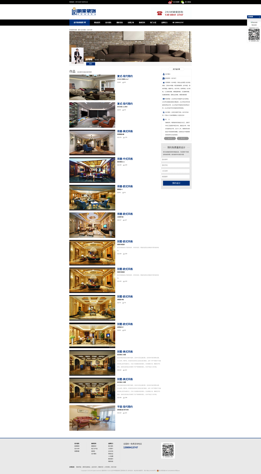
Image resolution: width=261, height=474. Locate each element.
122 (120, 281)
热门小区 (153, 22)
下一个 (183, 138)
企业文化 (110, 451)
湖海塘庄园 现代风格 (123, 410)
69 (120, 330)
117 (120, 220)
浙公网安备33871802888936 (167, 470)
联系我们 (110, 459)
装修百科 (142, 22)
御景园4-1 (120, 189)
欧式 (78, 72)
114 (120, 370)
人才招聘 (110, 456)
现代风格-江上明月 (122, 107)
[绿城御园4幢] (92, 142)
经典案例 (76, 446)
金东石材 (94, 467)
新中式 (82, 72)
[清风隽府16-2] (92, 170)
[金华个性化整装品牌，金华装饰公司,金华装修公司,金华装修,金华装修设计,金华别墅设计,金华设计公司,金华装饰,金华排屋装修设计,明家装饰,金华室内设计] (79, 11)
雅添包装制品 (86, 467)
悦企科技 (136, 470)
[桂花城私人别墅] (92, 363)
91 (120, 192)
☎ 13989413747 (178, 22)
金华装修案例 (78, 22)
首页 (79, 30)
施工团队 (110, 446)
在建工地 (131, 22)
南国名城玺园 (121, 244)
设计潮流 (93, 454)
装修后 (93, 451)
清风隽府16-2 (121, 162)
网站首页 (97, 22)
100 (120, 165)
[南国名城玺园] (92, 252)
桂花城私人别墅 (121, 354)
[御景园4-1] (92, 197)
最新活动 (120, 22)
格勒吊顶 (100, 467)
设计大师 (89, 30)
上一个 (170, 138)
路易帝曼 (78, 467)
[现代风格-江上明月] (92, 115)
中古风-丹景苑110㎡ (122, 79)
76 (120, 302)
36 (120, 110)
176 (120, 137)
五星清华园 (120, 217)
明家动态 (110, 461)
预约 (90, 64)
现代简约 (89, 72)
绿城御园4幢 (120, 134)
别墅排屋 (76, 451)
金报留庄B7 (120, 327)
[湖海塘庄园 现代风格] (92, 418)
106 (120, 397)
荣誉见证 (110, 454)
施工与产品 (94, 448)
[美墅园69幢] (92, 307)
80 (120, 82)
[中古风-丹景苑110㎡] (92, 87)
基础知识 (93, 446)
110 (120, 413)
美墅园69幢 (120, 299)
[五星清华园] (92, 225)
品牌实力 (164, 22)
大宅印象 (107, 467)
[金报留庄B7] (92, 335)
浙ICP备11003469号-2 (150, 470)
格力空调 (113, 467)
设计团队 (108, 22)
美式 (85, 72)
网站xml (177, 470)
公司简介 (110, 448)
